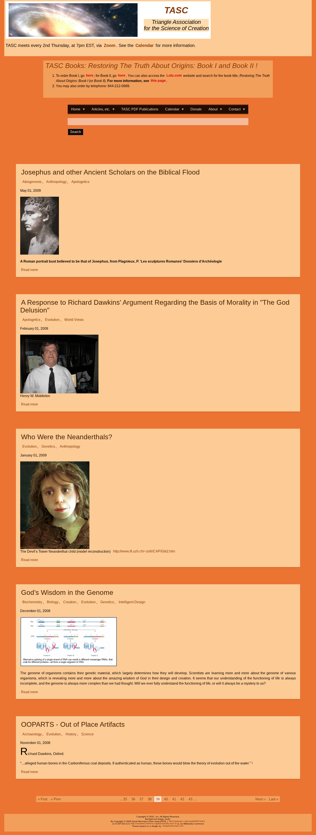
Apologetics (80, 182)
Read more (29, 270)
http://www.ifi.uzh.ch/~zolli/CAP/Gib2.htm (144, 551)
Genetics (48, 446)
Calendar (144, 45)
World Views (74, 320)
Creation (69, 602)
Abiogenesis (31, 182)
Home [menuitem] (74, 110)
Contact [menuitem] (233, 110)
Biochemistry (32, 602)
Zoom (109, 45)
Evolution (52, 320)
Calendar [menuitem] (170, 110)
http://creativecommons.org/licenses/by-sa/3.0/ (154, 824)
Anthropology (56, 182)
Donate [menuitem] (196, 109)
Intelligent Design (132, 602)
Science (87, 734)
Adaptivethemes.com (173, 826)
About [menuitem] (211, 110)
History (71, 734)
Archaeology (32, 734)
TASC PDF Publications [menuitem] (139, 109)
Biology (52, 602)
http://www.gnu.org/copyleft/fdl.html (186, 821)
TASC (176, 10)
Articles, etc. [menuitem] (99, 110)
